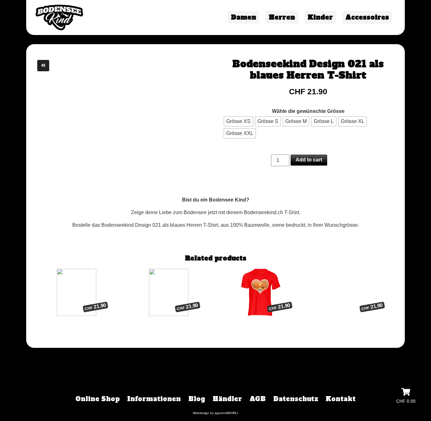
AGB (258, 399)
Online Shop (97, 399)
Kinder (320, 17)
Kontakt (341, 399)
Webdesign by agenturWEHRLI (215, 413)
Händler (227, 399)
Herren (282, 17)
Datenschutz (295, 399)
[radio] (238, 121)
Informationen (154, 399)
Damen (243, 17)
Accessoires (367, 17)
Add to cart (309, 159)
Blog (196, 399)
